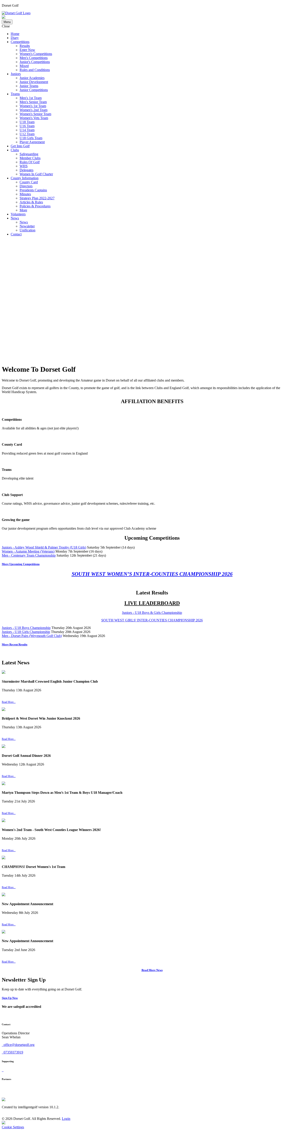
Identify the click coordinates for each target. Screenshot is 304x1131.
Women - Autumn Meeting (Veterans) (28, 551)
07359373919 (13, 1052)
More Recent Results (14, 644)
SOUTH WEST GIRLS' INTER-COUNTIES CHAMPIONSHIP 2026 (152, 620)
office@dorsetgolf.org (18, 1045)
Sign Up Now (10, 998)
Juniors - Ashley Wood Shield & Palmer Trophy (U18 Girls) (44, 547)
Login (66, 1119)
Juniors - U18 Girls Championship (26, 632)
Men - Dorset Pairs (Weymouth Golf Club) (32, 636)
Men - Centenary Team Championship (29, 555)
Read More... (9, 702)
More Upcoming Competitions (21, 564)
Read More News (152, 970)
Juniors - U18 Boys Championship (26, 628)
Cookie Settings (13, 1127)
